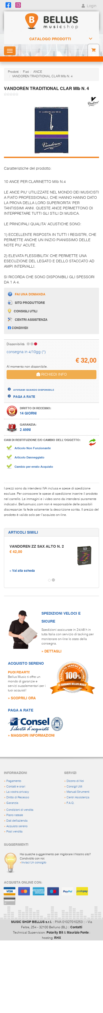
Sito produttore (30, 302)
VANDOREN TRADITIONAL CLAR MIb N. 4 (42, 76)
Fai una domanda (30, 294)
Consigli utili (25, 311)
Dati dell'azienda (16, 820)
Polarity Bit (54, 932)
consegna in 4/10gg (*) (26, 352)
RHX (57, 937)
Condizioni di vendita (19, 809)
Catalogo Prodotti (50, 39)
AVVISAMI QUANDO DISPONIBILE (33, 389)
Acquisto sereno (16, 826)
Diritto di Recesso (17, 797)
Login (91, 6)
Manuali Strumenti (78, 791)
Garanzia (12, 803)
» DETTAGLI (51, 651)
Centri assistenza (31, 319)
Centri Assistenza (78, 797)
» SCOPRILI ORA (22, 698)
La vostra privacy (17, 791)
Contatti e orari (15, 786)
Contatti (76, 927)
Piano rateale (14, 815)
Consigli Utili (74, 786)
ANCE (37, 72)
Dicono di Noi (75, 781)
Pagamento (13, 781)
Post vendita (14, 831)
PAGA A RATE (24, 396)
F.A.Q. (70, 803)
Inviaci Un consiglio (33, 862)
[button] (9, 580)
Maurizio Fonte (78, 932)
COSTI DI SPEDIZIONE (29, 385)
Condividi (19, 328)
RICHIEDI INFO (53, 374)
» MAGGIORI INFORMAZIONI (31, 735)
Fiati (26, 72)
